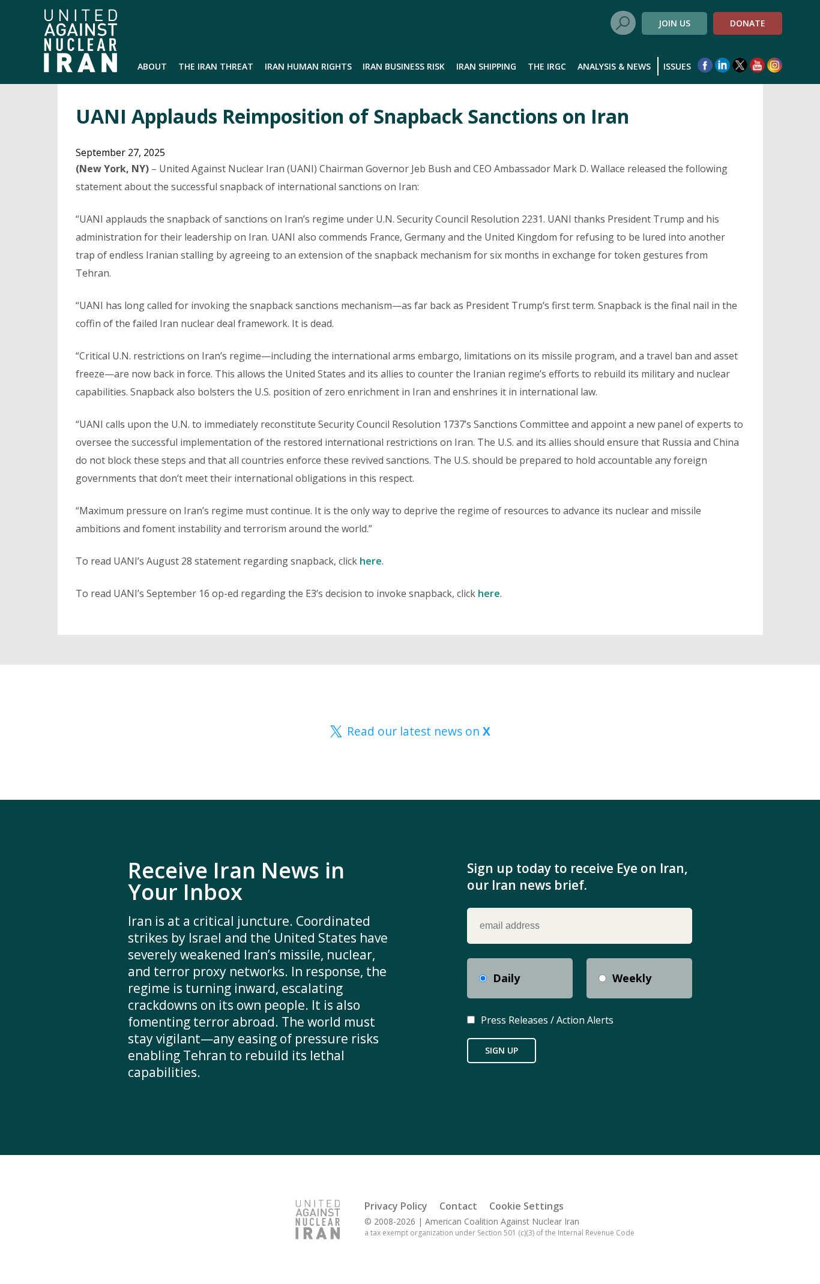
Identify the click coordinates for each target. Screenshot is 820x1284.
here (371, 561)
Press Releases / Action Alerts (547, 1020)
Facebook (705, 65)
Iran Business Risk (404, 66)
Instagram (774, 65)
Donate (747, 23)
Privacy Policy (395, 1206)
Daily (506, 978)
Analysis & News (614, 66)
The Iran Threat (215, 66)
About (152, 66)
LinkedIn (722, 65)
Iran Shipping (486, 66)
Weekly (631, 978)
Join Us (674, 23)
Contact (458, 1206)
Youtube (757, 65)
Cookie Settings (526, 1206)
